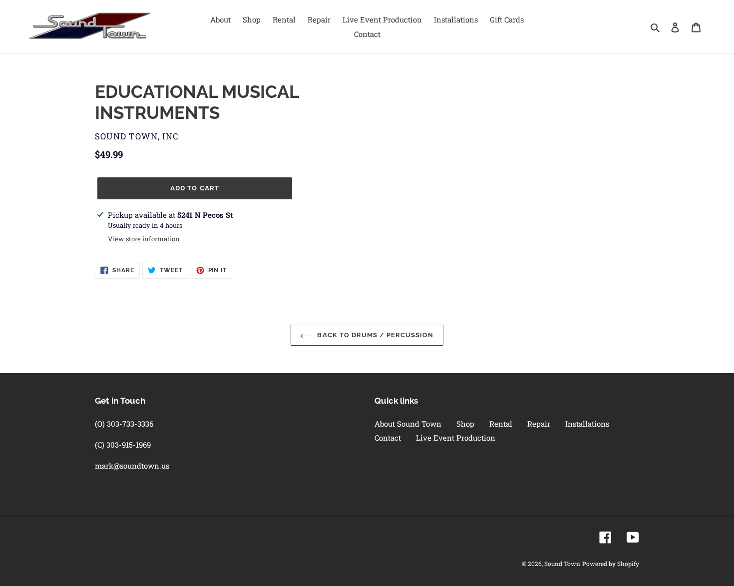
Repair (538, 424)
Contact (387, 438)
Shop (465, 424)
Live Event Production (455, 438)
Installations (587, 424)
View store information (144, 238)
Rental (500, 424)
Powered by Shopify (610, 564)
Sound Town (562, 564)
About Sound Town (407, 424)
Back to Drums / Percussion (374, 335)
